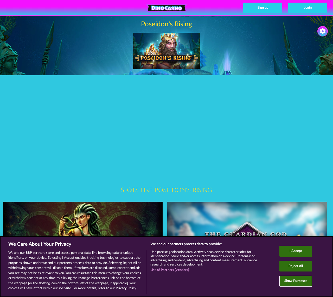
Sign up (263, 7)
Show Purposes (296, 281)
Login (308, 7)
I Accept (296, 251)
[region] (166, 266)
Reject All (296, 266)
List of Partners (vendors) (169, 270)
